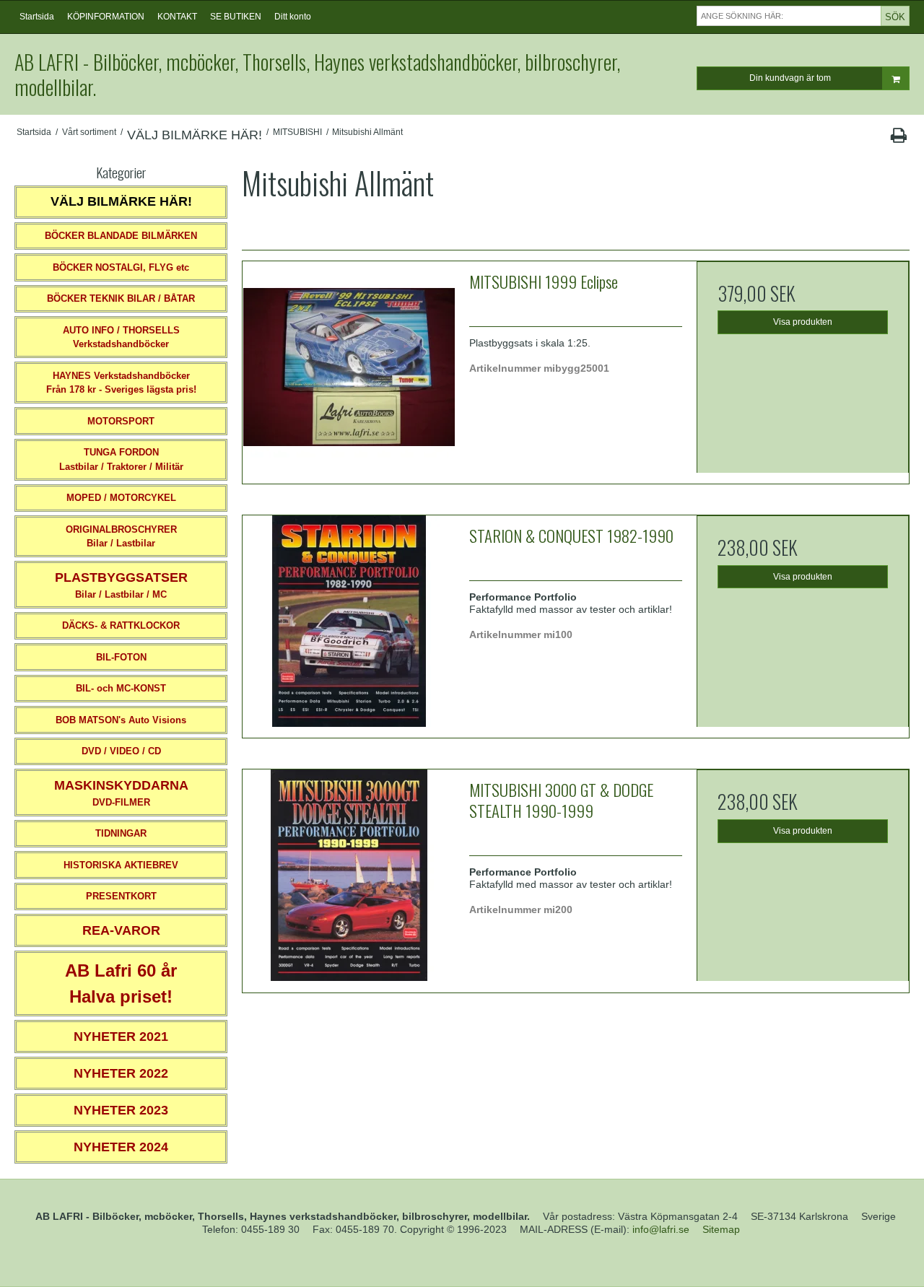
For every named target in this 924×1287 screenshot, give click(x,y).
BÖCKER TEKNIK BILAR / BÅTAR (121, 298)
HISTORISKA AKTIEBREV (121, 865)
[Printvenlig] (898, 139)
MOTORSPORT (120, 421)
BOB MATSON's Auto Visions (121, 720)
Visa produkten (802, 322)
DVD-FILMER (121, 793)
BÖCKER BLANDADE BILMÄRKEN (121, 235)
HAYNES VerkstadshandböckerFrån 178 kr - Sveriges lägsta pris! (121, 383)
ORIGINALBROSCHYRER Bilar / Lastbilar (121, 536)
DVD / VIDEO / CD (121, 751)
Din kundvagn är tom (790, 78)
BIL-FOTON (121, 657)
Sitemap (721, 1229)
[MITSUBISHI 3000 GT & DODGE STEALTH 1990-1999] (349, 875)
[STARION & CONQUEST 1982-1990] (349, 621)
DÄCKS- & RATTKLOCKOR (121, 625)
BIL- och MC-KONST (121, 688)
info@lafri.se (660, 1229)
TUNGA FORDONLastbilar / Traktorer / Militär (121, 459)
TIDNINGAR (121, 833)
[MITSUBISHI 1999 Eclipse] (349, 367)
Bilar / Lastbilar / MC (121, 585)
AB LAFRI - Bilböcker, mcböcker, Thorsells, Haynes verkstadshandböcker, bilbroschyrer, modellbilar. (317, 74)
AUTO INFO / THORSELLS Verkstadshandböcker (121, 337)
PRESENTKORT (121, 896)
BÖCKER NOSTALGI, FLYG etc (121, 267)
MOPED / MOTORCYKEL (121, 497)
